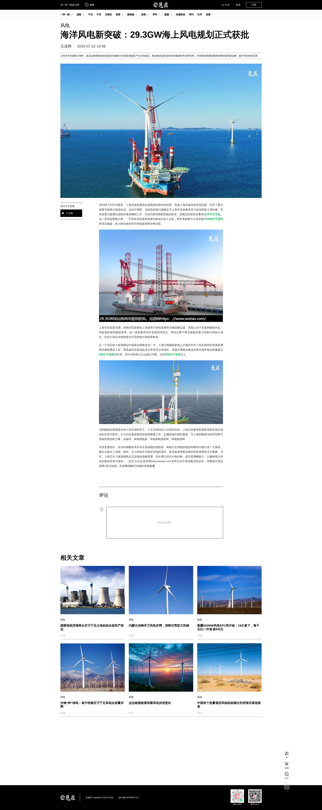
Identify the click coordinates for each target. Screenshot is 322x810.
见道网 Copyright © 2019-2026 (99, 797)
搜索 (92, 5)
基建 (166, 14)
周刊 (191, 14)
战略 (79, 14)
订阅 (253, 4)
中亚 (99, 14)
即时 (155, 14)
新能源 (130, 14)
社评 (199, 14)
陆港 (143, 14)
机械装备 (180, 14)
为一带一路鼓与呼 (69, 5)
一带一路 (65, 14)
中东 (90, 14)
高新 (118, 14)
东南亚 (108, 14)
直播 (208, 14)
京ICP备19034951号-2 (128, 797)
